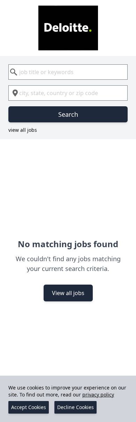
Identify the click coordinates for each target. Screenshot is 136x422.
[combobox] (68, 72)
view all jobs (22, 130)
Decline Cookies (75, 407)
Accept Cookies (28, 407)
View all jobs (68, 293)
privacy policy (98, 394)
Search (68, 114)
